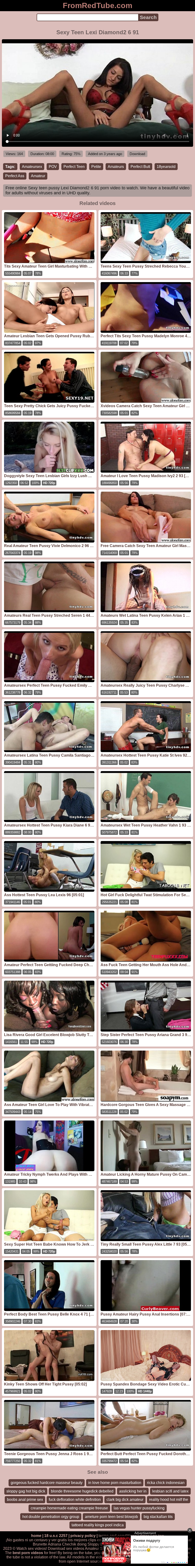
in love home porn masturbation (114, 1483)
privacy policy (83, 1536)
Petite (96, 167)
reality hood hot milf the (168, 1499)
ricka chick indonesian (166, 1483)
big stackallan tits (158, 1517)
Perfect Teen (74, 167)
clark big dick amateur (125, 1499)
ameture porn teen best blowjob (111, 1517)
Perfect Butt (140, 167)
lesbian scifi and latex (170, 1491)
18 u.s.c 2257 (56, 1536)
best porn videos (28, 1553)
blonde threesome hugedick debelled (82, 1491)
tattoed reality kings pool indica (98, 1525)
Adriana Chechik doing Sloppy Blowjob (81, 1544)
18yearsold (166, 167)
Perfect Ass (14, 176)
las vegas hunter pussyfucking (139, 1508)
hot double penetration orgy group (50, 1517)
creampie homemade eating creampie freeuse (69, 1508)
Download (137, 154)
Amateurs (116, 167)
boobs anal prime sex (25, 1499)
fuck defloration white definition (75, 1499)
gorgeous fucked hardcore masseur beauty (47, 1483)
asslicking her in (132, 1491)
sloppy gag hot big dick (25, 1491)
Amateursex (32, 167)
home (36, 1536)
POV (53, 167)
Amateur (38, 176)
